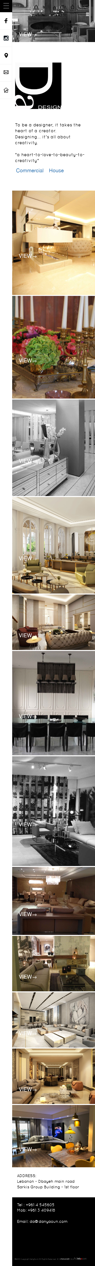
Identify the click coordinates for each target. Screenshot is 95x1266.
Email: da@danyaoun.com (42, 1221)
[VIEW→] (53, 20)
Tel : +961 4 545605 (36, 1204)
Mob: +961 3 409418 (36, 1210)
